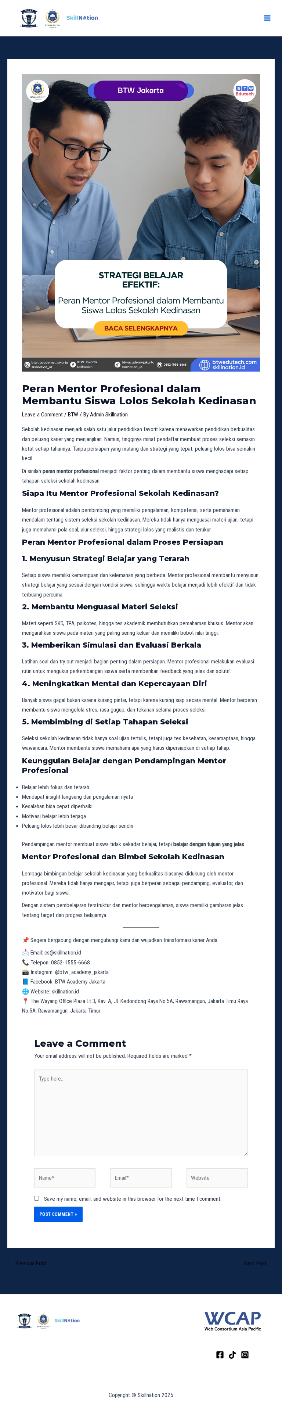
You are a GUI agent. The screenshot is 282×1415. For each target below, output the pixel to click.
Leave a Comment (42, 414)
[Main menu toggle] (267, 18)
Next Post (259, 1263)
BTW (73, 414)
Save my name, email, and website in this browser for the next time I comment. (132, 1199)
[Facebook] (220, 1355)
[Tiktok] (232, 1355)
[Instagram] (245, 1355)
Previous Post (27, 1263)
